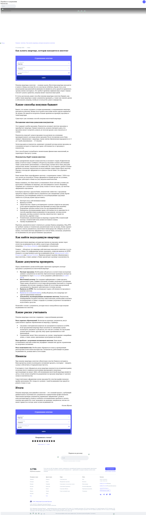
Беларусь (48, 479)
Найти (43, 77)
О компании (84, 491)
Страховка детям (63, 479)
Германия (48, 484)
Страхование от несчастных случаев (67, 484)
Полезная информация (86, 486)
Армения (32, 479)
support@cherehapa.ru (104, 488)
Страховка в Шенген (64, 488)
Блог (83, 479)
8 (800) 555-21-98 (103, 485)
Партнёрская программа (87, 488)
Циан (29, 246)
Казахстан (48, 486)
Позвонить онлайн (105, 490)
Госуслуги (37, 276)
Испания (31, 493)
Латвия (47, 491)
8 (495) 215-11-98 (103, 483)
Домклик (35, 246)
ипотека (23, 43)
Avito (25, 246)
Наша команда (85, 484)
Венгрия (31, 484)
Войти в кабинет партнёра (110, 471)
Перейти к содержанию (9, 2)
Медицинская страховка (65, 481)
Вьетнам (31, 486)
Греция (31, 488)
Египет (47, 481)
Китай (47, 488)
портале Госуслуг (32, 255)
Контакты (84, 481)
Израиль (31, 491)
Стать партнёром (110, 468)
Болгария (32, 481)
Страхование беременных (65, 486)
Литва (47, 493)
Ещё (31, 495)
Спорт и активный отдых (65, 491)
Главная (18, 43)
